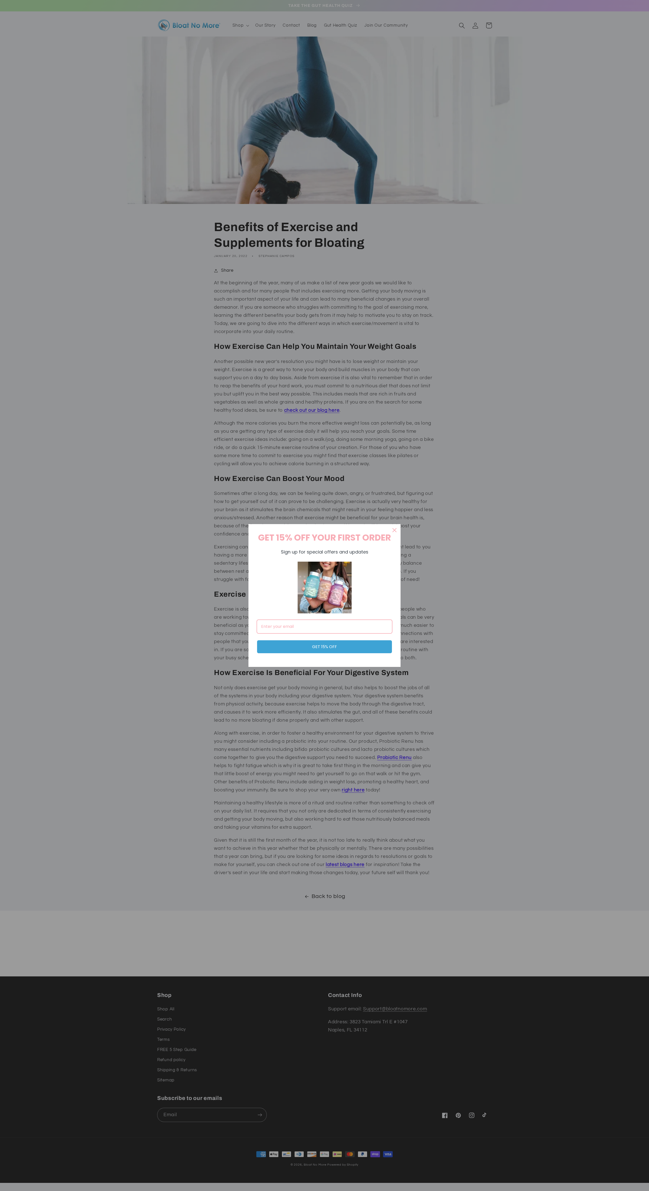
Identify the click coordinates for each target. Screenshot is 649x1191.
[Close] (394, 530)
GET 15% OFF (324, 647)
